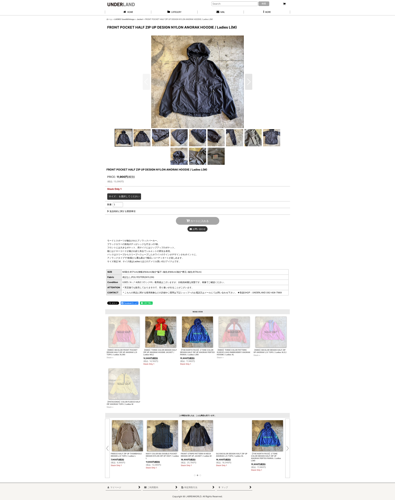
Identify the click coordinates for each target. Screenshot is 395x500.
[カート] (284, 4)
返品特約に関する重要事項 (122, 211)
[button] (267, 12)
